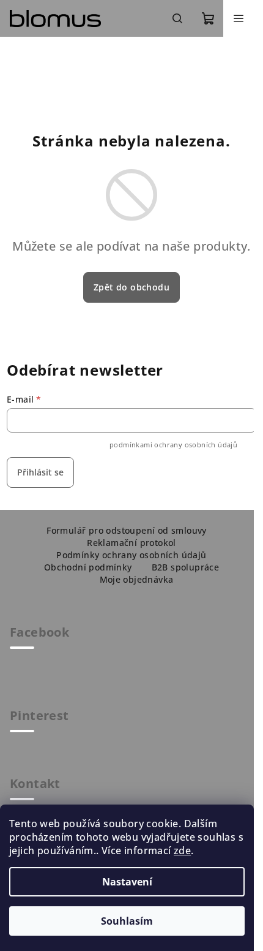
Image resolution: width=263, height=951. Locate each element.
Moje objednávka (137, 579)
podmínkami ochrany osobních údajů (173, 444)
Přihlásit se (40, 472)
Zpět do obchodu (131, 287)
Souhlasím (127, 921)
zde (182, 850)
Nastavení (127, 881)
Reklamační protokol (131, 542)
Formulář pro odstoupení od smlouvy (126, 530)
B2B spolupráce (186, 567)
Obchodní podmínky (88, 567)
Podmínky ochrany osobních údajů (131, 555)
